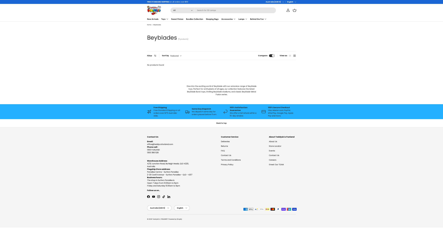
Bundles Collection (194, 19)
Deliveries (225, 141)
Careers (272, 160)
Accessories (227, 19)
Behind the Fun (257, 19)
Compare (262, 55)
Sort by (165, 55)
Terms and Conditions (231, 160)
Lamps (241, 19)
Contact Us (226, 155)
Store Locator (275, 146)
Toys (163, 19)
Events (272, 150)
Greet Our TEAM (276, 164)
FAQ (223, 150)
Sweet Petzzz (177, 19)
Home (149, 24)
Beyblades (157, 24)
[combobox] (223, 10)
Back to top (221, 123)
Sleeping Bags (212, 19)
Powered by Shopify (175, 219)
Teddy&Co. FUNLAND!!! (160, 219)
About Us (273, 141)
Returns (224, 146)
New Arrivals (153, 19)
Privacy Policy (227, 164)
